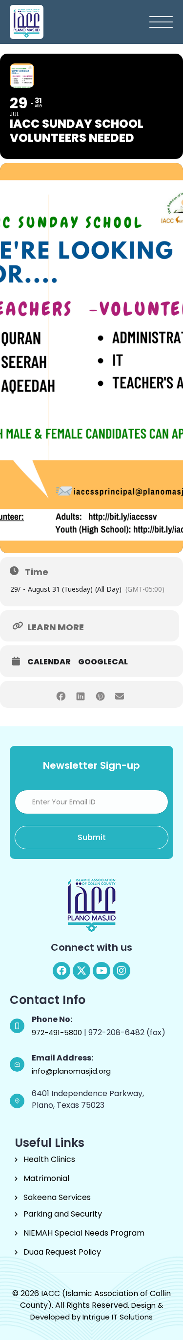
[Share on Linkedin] (80, 694)
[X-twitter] (81, 971)
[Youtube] (101, 971)
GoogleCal (103, 662)
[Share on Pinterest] (100, 694)
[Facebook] (61, 971)
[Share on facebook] (61, 694)
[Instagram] (121, 971)
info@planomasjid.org (71, 1071)
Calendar (49, 662)
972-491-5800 (58, 1032)
